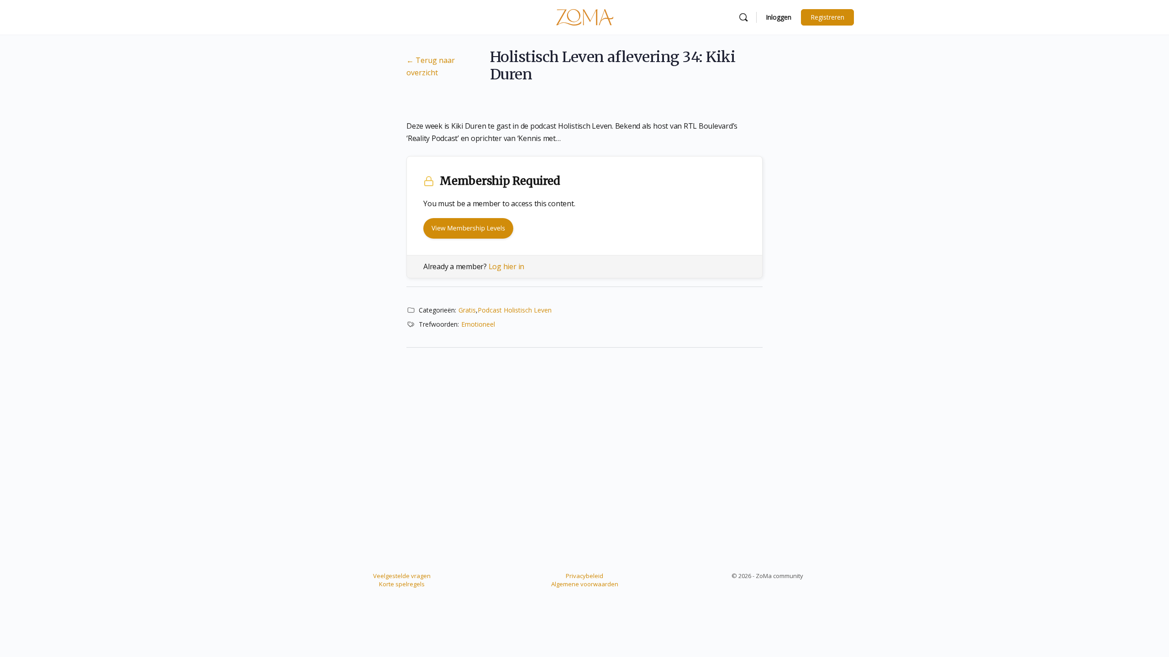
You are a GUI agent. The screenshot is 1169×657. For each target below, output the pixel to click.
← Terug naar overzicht (430, 66)
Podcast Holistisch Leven (515, 310)
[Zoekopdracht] (743, 17)
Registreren (827, 17)
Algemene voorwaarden (584, 584)
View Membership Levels (468, 228)
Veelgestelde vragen (402, 576)
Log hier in (506, 266)
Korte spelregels (402, 584)
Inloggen (778, 17)
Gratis (467, 310)
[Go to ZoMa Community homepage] (584, 17)
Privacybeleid (584, 576)
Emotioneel (478, 324)
